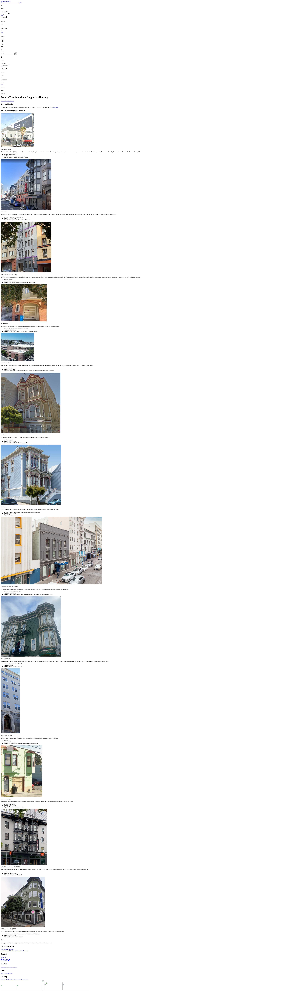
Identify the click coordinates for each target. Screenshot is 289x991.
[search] (16, 54)
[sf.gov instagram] (3, 960)
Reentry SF (3, 957)
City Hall (15, 967)
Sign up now (55, 107)
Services (3, 967)
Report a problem (12, 979)
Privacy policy (4, 973)
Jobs (2, 15)
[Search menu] (144, 49)
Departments (8, 967)
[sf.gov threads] (5, 960)
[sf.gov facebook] (1, 960)
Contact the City (4, 979)
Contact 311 (19, 979)
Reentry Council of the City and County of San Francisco (14, 950)
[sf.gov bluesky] (9, 960)
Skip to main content (5, 1)
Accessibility (25, 979)
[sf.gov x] (7, 960)
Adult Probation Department (7, 101)
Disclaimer (10, 973)
